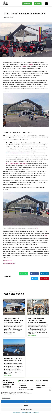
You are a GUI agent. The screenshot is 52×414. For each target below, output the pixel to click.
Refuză (26, 405)
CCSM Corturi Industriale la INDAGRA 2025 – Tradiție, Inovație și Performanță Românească (13, 320)
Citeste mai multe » (8, 333)
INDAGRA (31, 64)
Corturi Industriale (7, 260)
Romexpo (23, 66)
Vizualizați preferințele (26, 409)
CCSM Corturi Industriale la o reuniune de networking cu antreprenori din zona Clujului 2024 (37, 320)
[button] (50, 389)
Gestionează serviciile (6, 398)
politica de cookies (16, 412)
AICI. (37, 228)
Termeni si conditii (35, 412)
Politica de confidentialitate (26, 412)
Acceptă (26, 401)
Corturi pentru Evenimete (9, 263)
